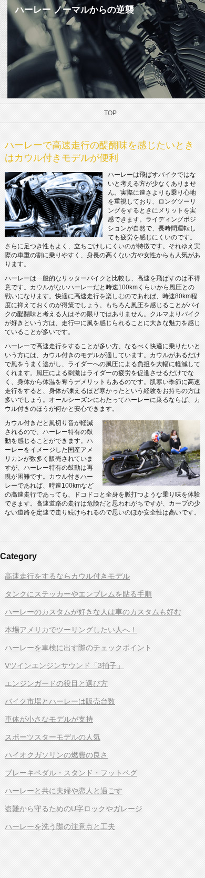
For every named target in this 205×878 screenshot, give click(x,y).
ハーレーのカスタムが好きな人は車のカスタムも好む (93, 612)
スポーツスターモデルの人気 (52, 737)
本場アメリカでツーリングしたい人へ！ (71, 629)
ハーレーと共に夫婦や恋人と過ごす (63, 790)
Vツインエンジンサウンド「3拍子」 (64, 665)
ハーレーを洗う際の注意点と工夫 (60, 826)
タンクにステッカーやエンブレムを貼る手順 (78, 594)
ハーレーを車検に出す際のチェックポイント (78, 647)
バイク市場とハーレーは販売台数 (60, 701)
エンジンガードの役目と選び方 (56, 683)
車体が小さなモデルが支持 (49, 719)
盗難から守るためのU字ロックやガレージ (73, 808)
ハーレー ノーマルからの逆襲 (74, 10)
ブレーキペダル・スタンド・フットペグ (71, 773)
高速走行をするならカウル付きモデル (67, 576)
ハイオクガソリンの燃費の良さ (56, 755)
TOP (110, 113)
